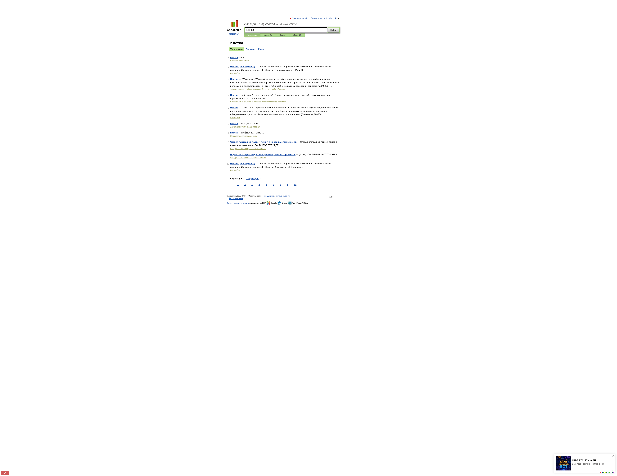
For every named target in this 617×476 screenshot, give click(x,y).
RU (336, 18)
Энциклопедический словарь (243, 136)
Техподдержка (268, 196)
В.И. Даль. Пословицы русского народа (248, 148)
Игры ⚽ (297, 35)
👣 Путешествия (236, 198)
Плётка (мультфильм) (242, 163)
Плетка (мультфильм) (242, 66)
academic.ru (234, 34)
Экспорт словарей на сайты (238, 203)
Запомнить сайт (300, 18)
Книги (282, 35)
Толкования (252, 35)
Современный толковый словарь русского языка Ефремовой (258, 102)
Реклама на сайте (282, 196)
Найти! (333, 30)
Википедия (235, 73)
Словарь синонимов (239, 61)
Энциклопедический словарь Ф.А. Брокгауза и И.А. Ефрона (257, 89)
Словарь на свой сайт (321, 18)
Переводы (267, 35)
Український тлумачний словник (245, 127)
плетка (234, 57)
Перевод (250, 49)
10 (295, 184)
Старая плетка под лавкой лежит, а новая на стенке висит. (263, 142)
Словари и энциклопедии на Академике (271, 24)
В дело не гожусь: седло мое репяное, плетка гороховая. (262, 154)
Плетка (234, 79)
